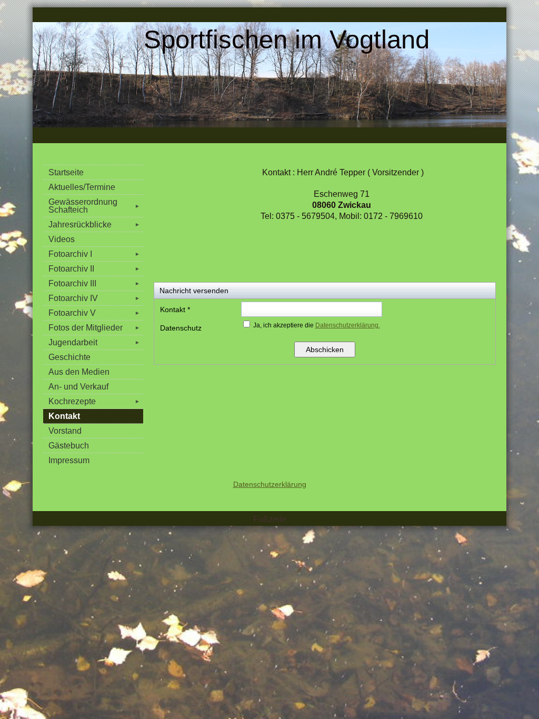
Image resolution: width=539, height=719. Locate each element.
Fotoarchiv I (94, 253)
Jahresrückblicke (94, 224)
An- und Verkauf (78, 386)
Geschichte (69, 357)
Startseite (66, 172)
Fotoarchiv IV (94, 298)
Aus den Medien (78, 371)
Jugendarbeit (94, 342)
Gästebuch (68, 445)
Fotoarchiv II (94, 268)
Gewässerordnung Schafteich (94, 205)
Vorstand (65, 430)
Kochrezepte (94, 401)
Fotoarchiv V (94, 312)
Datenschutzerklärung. (347, 325)
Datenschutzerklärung (269, 484)
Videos (61, 239)
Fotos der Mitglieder (94, 327)
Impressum (68, 460)
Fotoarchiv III (94, 283)
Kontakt (64, 416)
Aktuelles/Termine (81, 187)
